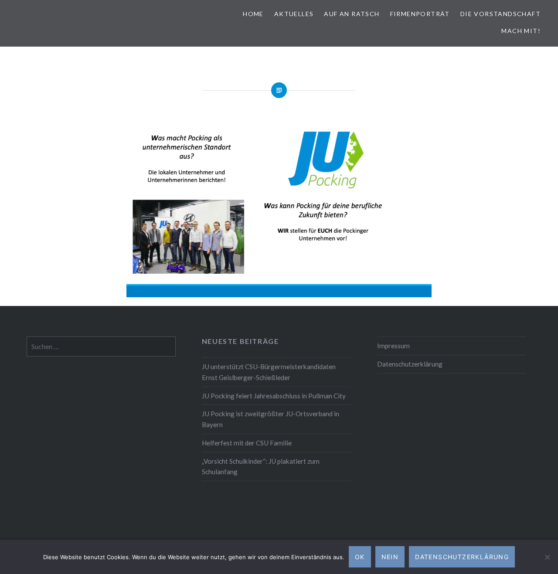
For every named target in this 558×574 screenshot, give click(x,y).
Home (253, 13)
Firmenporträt (420, 13)
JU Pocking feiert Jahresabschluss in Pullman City (274, 396)
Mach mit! (521, 30)
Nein (390, 556)
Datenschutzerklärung (409, 364)
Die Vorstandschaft (500, 13)
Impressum (393, 346)
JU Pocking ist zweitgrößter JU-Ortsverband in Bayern (270, 419)
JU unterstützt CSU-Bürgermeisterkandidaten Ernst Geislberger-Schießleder (269, 372)
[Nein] (547, 557)
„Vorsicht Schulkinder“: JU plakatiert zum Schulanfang (261, 466)
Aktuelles (294, 13)
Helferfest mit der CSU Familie (247, 443)
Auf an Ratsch (351, 13)
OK (360, 556)
